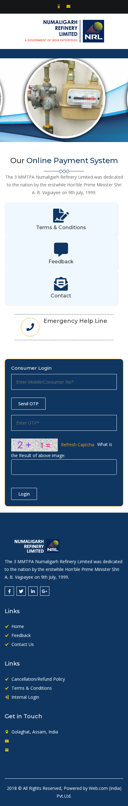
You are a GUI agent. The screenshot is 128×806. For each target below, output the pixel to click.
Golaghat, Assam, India (34, 732)
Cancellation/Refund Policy (38, 679)
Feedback (21, 635)
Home (17, 626)
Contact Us (22, 644)
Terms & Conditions (31, 688)
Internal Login (25, 697)
